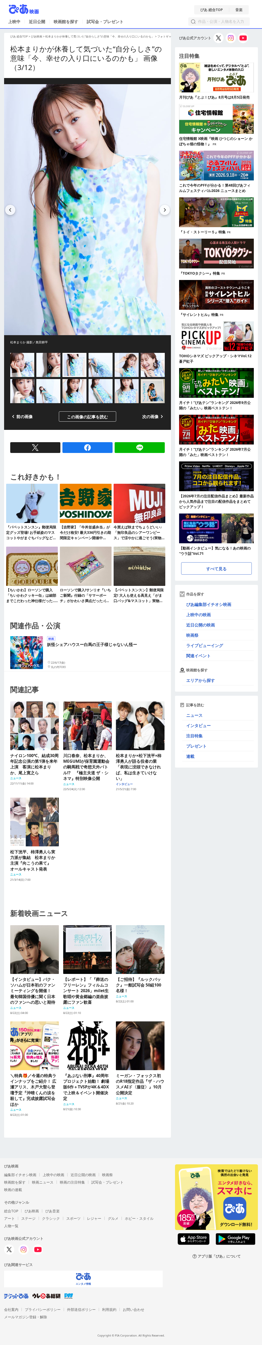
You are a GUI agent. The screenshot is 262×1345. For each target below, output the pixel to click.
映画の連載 (13, 1189)
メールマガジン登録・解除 (25, 1316)
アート (9, 1218)
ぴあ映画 (36, 36)
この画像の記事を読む (87, 417)
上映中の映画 (198, 614)
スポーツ (73, 1218)
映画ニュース (42, 1182)
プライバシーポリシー (43, 1309)
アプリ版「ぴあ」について (219, 1256)
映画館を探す (66, 21)
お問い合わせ (133, 1309)
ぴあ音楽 (52, 1210)
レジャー (94, 1218)
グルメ (113, 1218)
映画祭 (192, 635)
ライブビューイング (204, 645)
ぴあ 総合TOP (211, 10)
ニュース (194, 715)
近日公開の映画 (200, 625)
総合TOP (11, 1210)
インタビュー (198, 725)
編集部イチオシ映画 (20, 1174)
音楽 (239, 10)
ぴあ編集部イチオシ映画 (208, 604)
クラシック (51, 1218)
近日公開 (37, 21)
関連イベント (198, 656)
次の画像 (150, 416)
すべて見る (216, 569)
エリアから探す (200, 680)
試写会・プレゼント (105, 21)
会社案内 (11, 1309)
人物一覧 (11, 1225)
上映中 (14, 21)
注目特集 (194, 736)
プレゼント (196, 746)
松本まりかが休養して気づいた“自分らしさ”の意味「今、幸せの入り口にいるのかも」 (99, 36)
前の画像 (24, 416)
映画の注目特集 (72, 1182)
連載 (190, 756)
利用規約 (109, 1309)
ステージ (28, 1218)
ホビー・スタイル (139, 1218)
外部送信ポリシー (81, 1309)
